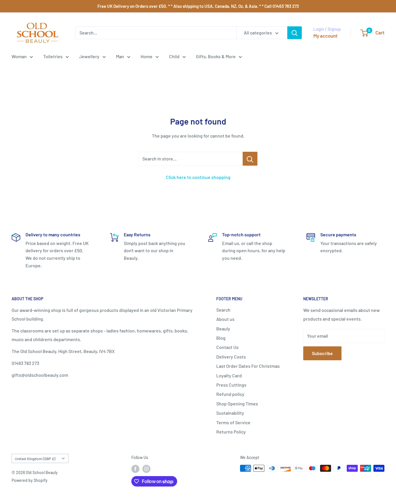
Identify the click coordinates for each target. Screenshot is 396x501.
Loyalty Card (229, 375)
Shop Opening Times (237, 403)
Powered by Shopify (30, 480)
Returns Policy (231, 431)
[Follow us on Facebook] (135, 469)
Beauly (223, 328)
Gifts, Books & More (216, 56)
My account (325, 36)
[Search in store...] (250, 159)
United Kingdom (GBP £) (35, 458)
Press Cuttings (231, 384)
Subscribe (322, 353)
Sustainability (230, 413)
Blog (221, 338)
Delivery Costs (231, 356)
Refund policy (230, 394)
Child (174, 56)
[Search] (294, 32)
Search (223, 309)
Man (120, 56)
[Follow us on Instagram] (146, 469)
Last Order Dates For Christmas (248, 366)
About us (225, 319)
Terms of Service (233, 422)
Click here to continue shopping (198, 177)
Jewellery (89, 56)
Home (146, 56)
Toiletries (53, 56)
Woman (19, 56)
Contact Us (227, 347)
